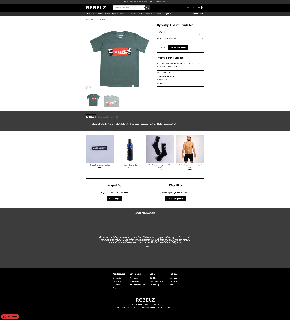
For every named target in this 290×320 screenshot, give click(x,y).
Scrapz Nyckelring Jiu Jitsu (100, 165)
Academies (158, 14)
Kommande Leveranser (128, 14)
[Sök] (147, 7)
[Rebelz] (96, 7)
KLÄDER (89, 19)
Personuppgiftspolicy (157, 281)
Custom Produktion (145, 14)
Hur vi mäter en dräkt (137, 284)
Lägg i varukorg (178, 47)
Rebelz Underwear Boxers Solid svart (190, 166)
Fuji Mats (167, 14)
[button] (190, 7)
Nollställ (201, 35)
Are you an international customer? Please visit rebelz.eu (145, 2)
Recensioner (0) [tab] (108, 117)
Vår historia (134, 278)
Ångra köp (116, 284)
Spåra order (117, 278)
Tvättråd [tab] (91, 117)
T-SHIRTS (101, 19)
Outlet (100, 14)
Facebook (173, 281)
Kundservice (119, 274)
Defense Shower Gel (129, 165)
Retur (115, 288)
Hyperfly (164, 83)
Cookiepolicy (154, 284)
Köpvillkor (153, 278)
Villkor (153, 274)
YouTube (173, 284)
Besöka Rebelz (135, 281)
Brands (107, 14)
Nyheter (115, 14)
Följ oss (174, 274)
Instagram (173, 278)
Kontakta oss (117, 281)
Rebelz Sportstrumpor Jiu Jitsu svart (160, 166)
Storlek (159, 38)
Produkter (90, 14)
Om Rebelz (135, 274)
